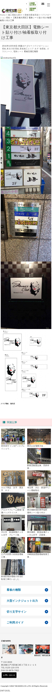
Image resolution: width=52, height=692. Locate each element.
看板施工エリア (27, 49)
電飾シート (18, 51)
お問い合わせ (9, 675)
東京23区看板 (13, 49)
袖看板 (43, 49)
